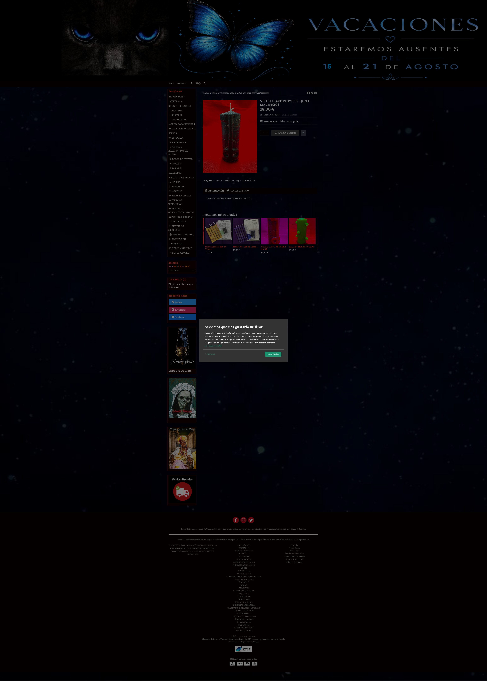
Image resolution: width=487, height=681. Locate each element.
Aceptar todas (273, 354)
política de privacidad (213, 346)
